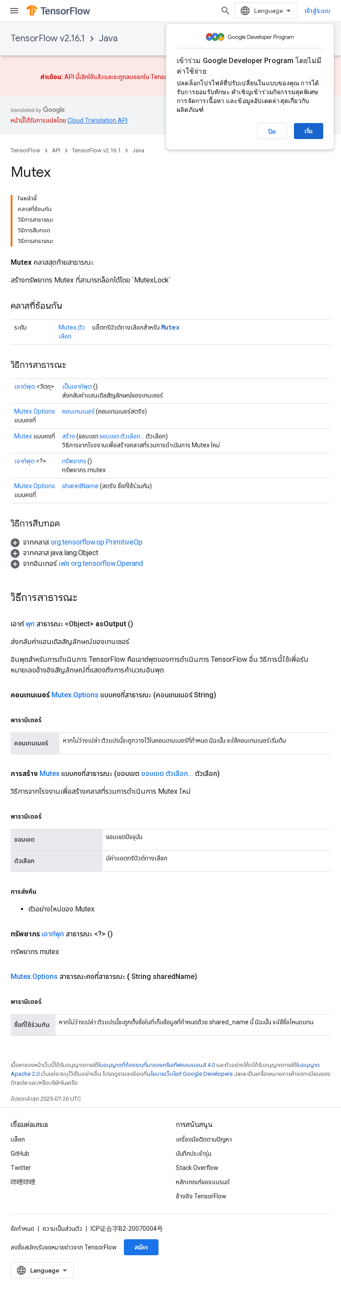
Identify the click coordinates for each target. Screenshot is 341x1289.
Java (108, 38)
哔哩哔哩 (23, 1182)
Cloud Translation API (97, 120)
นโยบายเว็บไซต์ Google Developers (190, 1073)
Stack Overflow (197, 1167)
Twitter (21, 1167)
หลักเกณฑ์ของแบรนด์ (203, 1182)
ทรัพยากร (74, 461)
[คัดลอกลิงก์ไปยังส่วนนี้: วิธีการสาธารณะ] (75, 365)
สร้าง (68, 436)
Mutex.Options (34, 411)
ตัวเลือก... (132, 436)
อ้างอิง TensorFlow (201, 1196)
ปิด (272, 131)
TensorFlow (25, 150)
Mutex (170, 327)
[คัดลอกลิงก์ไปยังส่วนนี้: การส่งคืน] (45, 891)
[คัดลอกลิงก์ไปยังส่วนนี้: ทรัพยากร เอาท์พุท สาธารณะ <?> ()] (123, 934)
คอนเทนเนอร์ (78, 411)
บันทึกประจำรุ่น (193, 1153)
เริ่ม (309, 131)
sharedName (80, 485)
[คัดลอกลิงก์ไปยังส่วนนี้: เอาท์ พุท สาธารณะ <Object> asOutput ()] (144, 624)
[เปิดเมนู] (14, 10)
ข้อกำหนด (22, 1228)
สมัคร (141, 1247)
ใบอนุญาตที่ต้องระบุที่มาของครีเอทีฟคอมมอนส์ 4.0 (157, 1065)
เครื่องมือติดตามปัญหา (204, 1139)
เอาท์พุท (53, 934)
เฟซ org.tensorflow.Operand (101, 563)
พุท (30, 624)
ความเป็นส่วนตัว (62, 1228)
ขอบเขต (109, 436)
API (56, 150)
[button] (77, 542)
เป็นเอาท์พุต (77, 386)
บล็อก (18, 1139)
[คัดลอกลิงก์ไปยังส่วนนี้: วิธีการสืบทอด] (69, 524)
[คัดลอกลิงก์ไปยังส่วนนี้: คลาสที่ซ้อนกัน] (71, 306)
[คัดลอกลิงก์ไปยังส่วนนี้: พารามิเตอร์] (50, 720)
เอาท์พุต (24, 461)
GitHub (20, 1153)
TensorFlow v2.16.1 (48, 38)
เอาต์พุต (24, 386)
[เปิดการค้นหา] (225, 10)
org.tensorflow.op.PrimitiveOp (97, 542)
